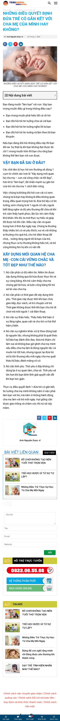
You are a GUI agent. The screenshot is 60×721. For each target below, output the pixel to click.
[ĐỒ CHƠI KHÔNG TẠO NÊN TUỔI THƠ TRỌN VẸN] (12, 463)
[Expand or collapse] (32, 95)
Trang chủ (7, 10)
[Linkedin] (21, 44)
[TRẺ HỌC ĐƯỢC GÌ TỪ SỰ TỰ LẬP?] (12, 476)
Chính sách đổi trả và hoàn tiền (36, 697)
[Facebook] (5, 44)
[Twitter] (10, 44)
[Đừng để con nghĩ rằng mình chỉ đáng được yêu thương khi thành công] (12, 654)
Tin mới (17, 604)
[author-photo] (30, 436)
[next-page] (9, 504)
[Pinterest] (15, 44)
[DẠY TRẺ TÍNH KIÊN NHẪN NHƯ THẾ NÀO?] (12, 669)
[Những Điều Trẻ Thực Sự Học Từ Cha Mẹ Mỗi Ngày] (12, 490)
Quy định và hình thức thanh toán (22, 702)
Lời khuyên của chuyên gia (24, 10)
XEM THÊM (49, 453)
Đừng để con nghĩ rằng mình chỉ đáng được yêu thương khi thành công (38, 654)
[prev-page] (5, 504)
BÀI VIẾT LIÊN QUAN (21, 452)
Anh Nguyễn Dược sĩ (15, 37)
